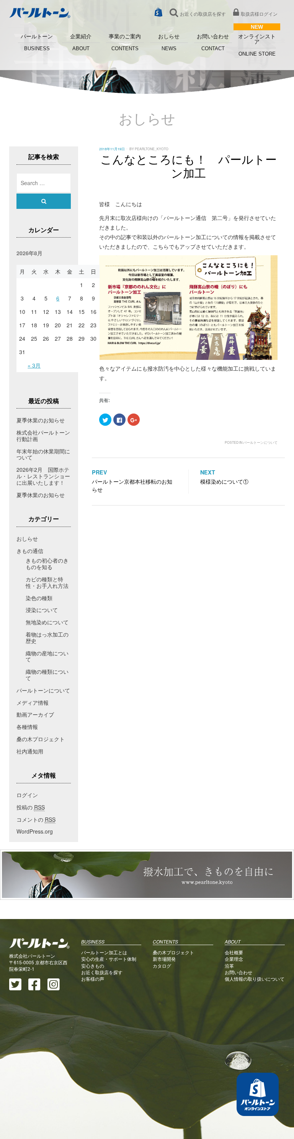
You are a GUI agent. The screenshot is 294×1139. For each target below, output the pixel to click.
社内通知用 (29, 751)
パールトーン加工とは (104, 952)
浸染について (42, 610)
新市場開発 (164, 958)
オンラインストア (257, 45)
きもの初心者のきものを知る (47, 563)
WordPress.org (34, 831)
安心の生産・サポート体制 (108, 958)
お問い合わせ (213, 42)
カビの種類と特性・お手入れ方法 (47, 582)
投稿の (30, 807)
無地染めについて (47, 622)
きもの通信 (29, 551)
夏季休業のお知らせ (40, 420)
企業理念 (234, 958)
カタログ (162, 965)
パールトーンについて (260, 442)
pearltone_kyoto (151, 148)
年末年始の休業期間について (43, 454)
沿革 (229, 965)
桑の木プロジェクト (40, 739)
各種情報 (27, 726)
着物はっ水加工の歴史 (47, 637)
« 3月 (34, 365)
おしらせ (169, 42)
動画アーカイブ (35, 714)
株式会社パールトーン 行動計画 (45, 435)
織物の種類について (47, 675)
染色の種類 (39, 598)
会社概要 (234, 952)
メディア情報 (32, 702)
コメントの (36, 819)
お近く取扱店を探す (101, 972)
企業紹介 (80, 42)
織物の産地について (47, 656)
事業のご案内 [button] (125, 42)
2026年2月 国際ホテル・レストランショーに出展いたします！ (43, 476)
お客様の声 (92, 978)
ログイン (27, 795)
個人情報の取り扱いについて (254, 978)
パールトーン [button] (37, 42)
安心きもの (92, 965)
